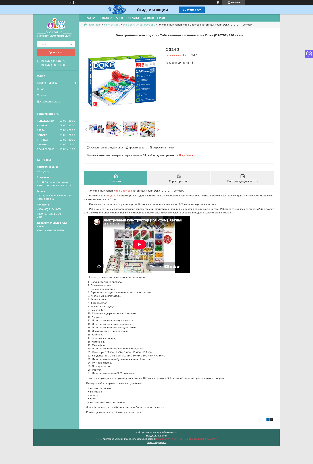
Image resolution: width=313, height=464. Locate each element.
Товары (104, 17)
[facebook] (268, 420)
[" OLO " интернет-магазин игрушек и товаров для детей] (56, 23)
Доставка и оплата (48, 101)
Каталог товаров (47, 82)
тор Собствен (124, 190)
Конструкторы (112, 24)
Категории (95, 24)
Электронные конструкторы (139, 24)
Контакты (133, 17)
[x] (271, 420)
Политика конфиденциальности (200, 439)
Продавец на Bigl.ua (156, 435)
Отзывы (42, 95)
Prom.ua (172, 432)
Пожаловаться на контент (168, 439)
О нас (40, 89)
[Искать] (71, 44)
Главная (90, 17)
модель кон (113, 195)
